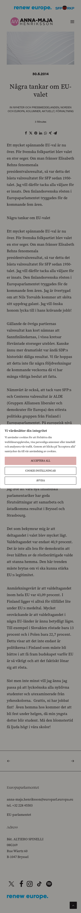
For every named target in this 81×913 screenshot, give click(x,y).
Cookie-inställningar (40, 471)
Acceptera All (40, 461)
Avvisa (40, 480)
